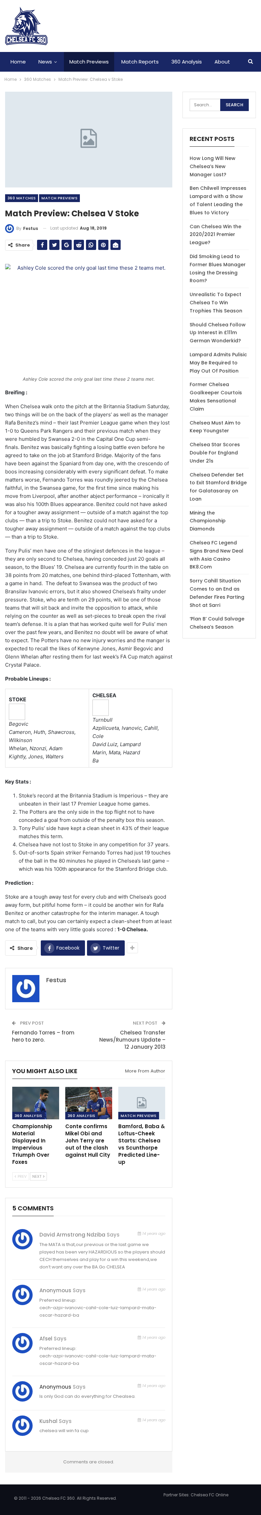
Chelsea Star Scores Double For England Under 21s (215, 452)
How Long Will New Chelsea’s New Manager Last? (213, 166)
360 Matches (21, 198)
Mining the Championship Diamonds (208, 521)
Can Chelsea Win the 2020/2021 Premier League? (215, 234)
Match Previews (89, 61)
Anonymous (55, 1386)
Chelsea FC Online (209, 1495)
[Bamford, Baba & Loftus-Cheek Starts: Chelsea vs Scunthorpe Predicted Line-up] (141, 1103)
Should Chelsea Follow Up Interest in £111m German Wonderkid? (218, 332)
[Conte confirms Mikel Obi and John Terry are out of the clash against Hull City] (88, 1103)
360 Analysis (186, 61)
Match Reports (140, 61)
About (222, 61)
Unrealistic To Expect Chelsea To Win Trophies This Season (216, 302)
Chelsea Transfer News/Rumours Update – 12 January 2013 (132, 1039)
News (45, 61)
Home (18, 61)
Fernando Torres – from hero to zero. (43, 1036)
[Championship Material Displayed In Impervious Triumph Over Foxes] (35, 1103)
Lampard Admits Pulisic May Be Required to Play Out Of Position (218, 362)
